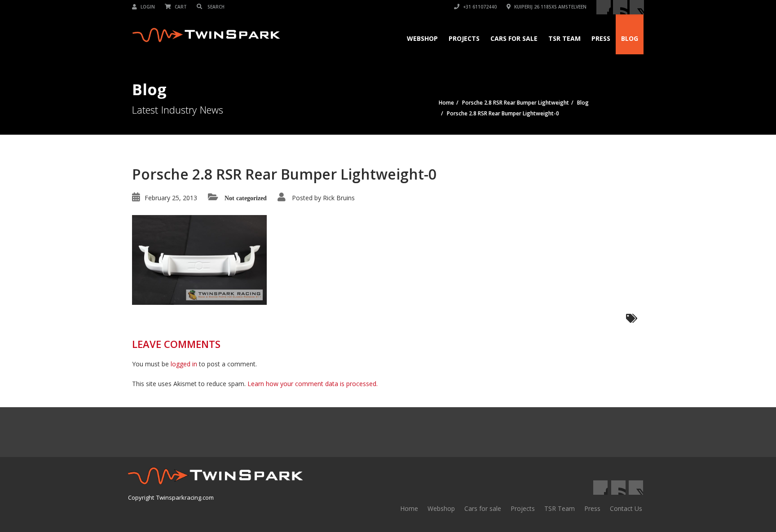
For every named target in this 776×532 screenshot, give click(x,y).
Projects (464, 38)
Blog (629, 38)
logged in (184, 364)
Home (409, 508)
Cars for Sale (514, 38)
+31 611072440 (479, 7)
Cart (180, 7)
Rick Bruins (339, 197)
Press (600, 38)
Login (147, 7)
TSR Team (564, 38)
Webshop (422, 38)
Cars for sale (482, 508)
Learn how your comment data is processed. (312, 383)
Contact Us (626, 508)
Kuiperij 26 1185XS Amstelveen (549, 7)
